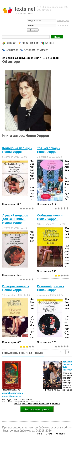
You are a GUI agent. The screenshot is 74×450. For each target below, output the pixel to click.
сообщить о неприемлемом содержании (37, 403)
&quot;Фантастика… (12, 393)
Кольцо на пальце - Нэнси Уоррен (17, 150)
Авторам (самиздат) (36, 49)
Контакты (61, 433)
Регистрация (63, 20)
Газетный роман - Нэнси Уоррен (50, 288)
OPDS (49, 433)
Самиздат (12, 49)
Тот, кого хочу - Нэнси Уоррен (48, 150)
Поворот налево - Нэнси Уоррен (15, 288)
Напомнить (62, 25)
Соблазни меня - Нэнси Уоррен (49, 217)
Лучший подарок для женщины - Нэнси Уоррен (15, 219)
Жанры (49, 42)
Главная (11, 42)
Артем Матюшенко (11, 396)
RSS (39, 433)
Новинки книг (30, 42)
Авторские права (37, 409)
